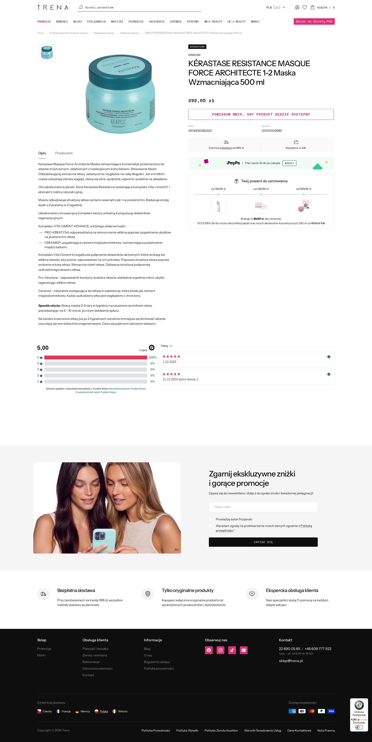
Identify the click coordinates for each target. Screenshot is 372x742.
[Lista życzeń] (305, 7)
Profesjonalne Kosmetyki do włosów (69, 32)
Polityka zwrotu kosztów (221, 730)
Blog (147, 649)
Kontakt (88, 675)
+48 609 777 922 (318, 649)
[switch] (359, 727)
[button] (140, 7)
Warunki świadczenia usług (262, 730)
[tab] (42, 153)
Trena (40, 32)
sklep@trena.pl (291, 661)
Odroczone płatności (98, 668)
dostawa (226, 148)
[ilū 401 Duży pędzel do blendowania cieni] (218, 205)
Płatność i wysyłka (95, 649)
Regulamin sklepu (157, 662)
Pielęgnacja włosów (104, 32)
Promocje (44, 649)
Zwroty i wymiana (95, 655)
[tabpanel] (104, 244)
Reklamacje (91, 662)
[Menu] (365, 700)
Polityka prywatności (159, 668)
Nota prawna (326, 730)
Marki (41, 655)
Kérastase (194, 54)
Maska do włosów (130, 32)
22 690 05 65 (289, 649)
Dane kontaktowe (299, 730)
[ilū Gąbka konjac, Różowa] (303, 205)
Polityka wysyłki (187, 730)
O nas (148, 655)
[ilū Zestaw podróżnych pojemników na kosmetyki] (261, 205)
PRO (314, 21)
